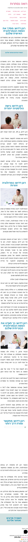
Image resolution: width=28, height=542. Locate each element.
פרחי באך (5, 20)
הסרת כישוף (23, 17)
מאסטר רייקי (17, 14)
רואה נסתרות (18, 4)
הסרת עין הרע (13, 17)
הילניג (9, 14)
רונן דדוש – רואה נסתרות (19, 11)
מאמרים (8, 11)
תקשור (24, 14)
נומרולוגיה (23, 23)
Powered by (24, 537)
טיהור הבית (16, 23)
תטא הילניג (23, 20)
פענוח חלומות (14, 20)
